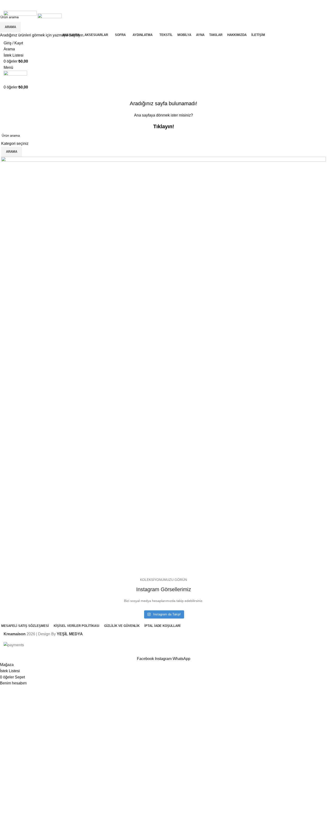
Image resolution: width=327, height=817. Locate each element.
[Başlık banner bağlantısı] (163, 408)
